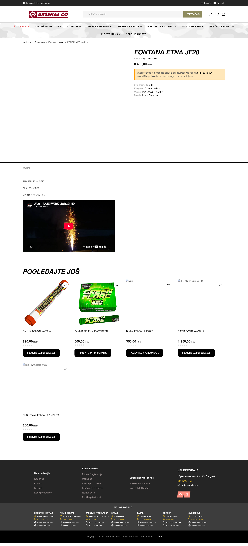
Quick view (65, 291)
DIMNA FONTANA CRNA (191, 331)
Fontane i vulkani (56, 42)
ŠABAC (114, 513)
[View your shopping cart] (223, 14)
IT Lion (158, 536)
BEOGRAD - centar (43, 513)
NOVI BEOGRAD (67, 513)
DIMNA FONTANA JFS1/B (139, 331)
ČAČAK (140, 513)
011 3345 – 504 (185, 480)
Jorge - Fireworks (149, 58)
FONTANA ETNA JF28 (152, 91)
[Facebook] (180, 494)
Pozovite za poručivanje (41, 352)
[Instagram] (187, 494)
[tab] (26, 168)
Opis (26, 168)
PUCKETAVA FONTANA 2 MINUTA (41, 415)
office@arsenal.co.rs (188, 485)
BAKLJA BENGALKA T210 (37, 331)
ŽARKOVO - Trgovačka (97, 513)
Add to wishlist (65, 285)
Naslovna (27, 42)
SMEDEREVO (194, 513)
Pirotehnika (40, 42)
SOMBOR (167, 513)
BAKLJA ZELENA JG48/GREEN (91, 331)
